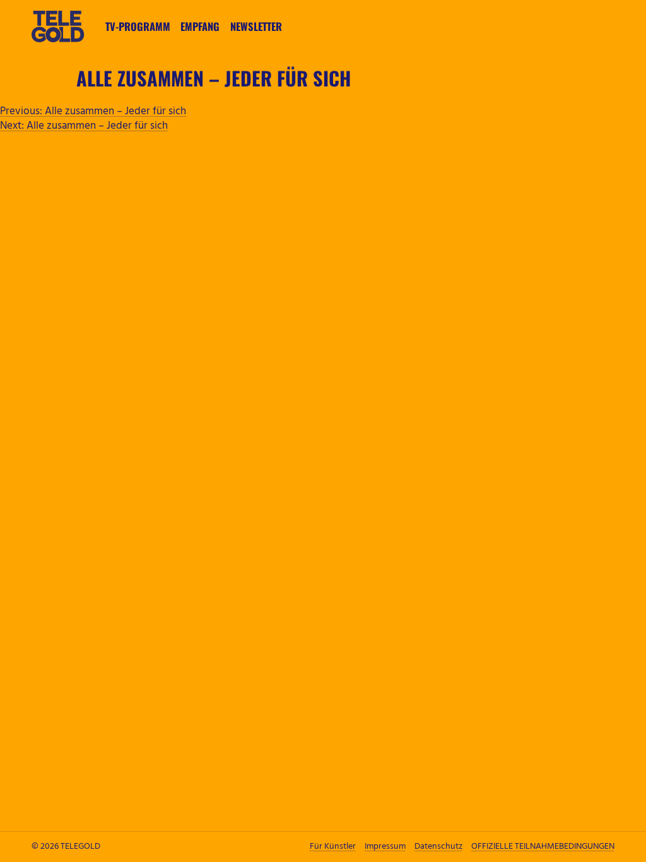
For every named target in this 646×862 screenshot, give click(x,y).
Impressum (385, 846)
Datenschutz (438, 846)
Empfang (200, 26)
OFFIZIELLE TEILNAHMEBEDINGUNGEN (542, 846)
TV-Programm (137, 26)
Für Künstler (333, 846)
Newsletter (256, 26)
